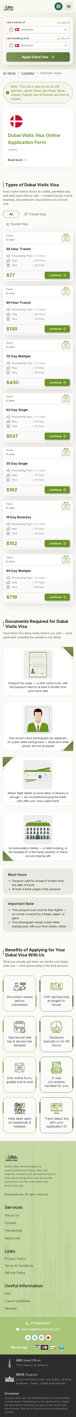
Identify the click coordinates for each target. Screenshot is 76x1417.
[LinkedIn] (41, 1337)
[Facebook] (28, 1337)
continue (55, 275)
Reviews (11, 1308)
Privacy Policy (15, 1259)
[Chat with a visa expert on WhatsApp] (58, 6)
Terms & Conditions (19, 1266)
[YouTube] (48, 1337)
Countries (27, 73)
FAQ (8, 1293)
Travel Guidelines (17, 1301)
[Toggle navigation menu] (69, 6)
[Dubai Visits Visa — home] (8, 6)
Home (11, 73)
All (11, 214)
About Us (12, 1215)
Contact (10, 1223)
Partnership (13, 1230)
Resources (12, 1238)
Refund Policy (15, 1273)
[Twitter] (34, 1337)
